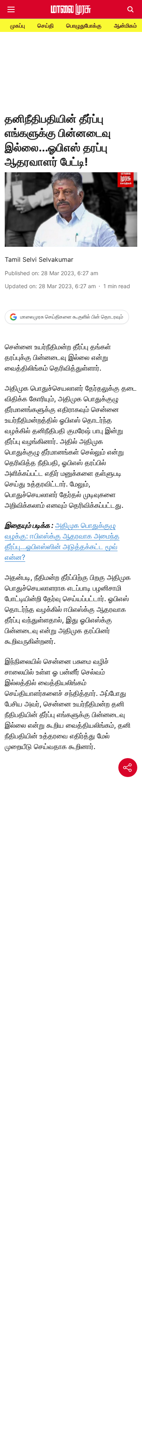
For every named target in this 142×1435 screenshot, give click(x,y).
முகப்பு (17, 25)
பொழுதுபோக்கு (83, 25)
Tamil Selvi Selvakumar (39, 259)
